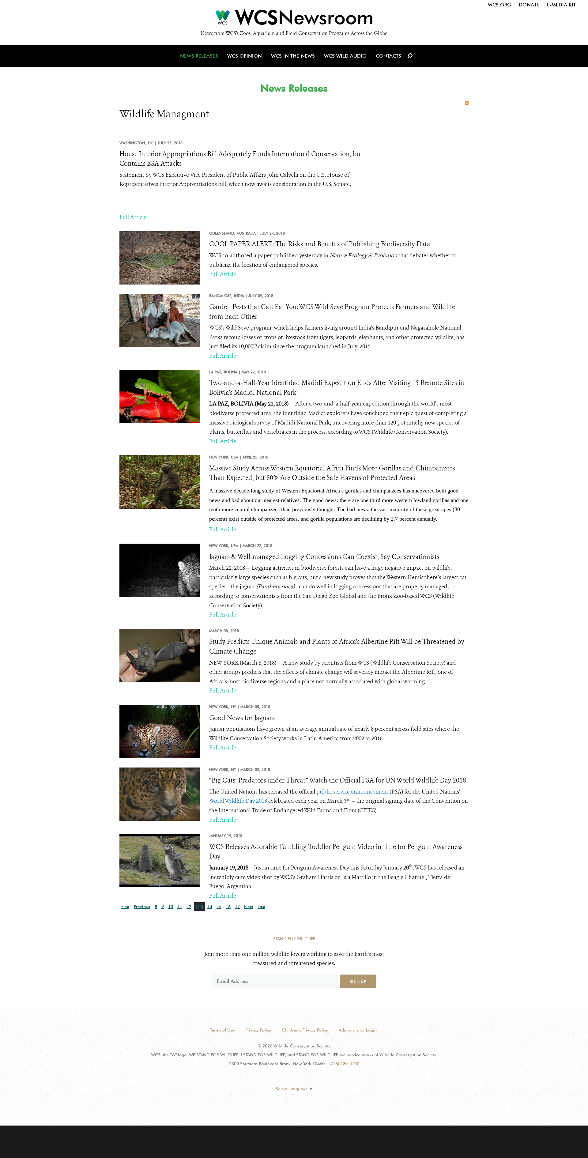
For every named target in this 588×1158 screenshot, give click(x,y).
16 (228, 906)
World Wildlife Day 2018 (238, 801)
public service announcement (352, 791)
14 (209, 906)
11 (179, 906)
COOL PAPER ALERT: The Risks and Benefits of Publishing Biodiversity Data (319, 244)
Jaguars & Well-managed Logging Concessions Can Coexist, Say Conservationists (324, 557)
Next (248, 906)
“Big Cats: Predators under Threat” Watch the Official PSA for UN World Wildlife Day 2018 (337, 780)
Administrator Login (358, 1030)
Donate (529, 5)
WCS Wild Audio (345, 56)
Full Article (132, 217)
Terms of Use (222, 1030)
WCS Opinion (244, 56)
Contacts (388, 56)
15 (219, 906)
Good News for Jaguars (242, 718)
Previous (142, 906)
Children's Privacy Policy (305, 1030)
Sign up (358, 981)
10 (170, 906)
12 (189, 906)
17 (237, 906)
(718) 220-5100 (344, 1063)
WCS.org (499, 5)
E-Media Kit (561, 5)
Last (261, 906)
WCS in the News (293, 56)
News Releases (199, 56)
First (125, 906)
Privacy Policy (258, 1030)
